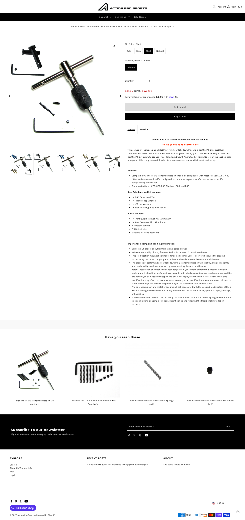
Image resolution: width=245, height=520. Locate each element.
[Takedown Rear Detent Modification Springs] (151, 370)
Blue (138, 51)
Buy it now (180, 116)
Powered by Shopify (46, 515)
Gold (129, 51)
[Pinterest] (134, 436)
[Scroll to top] (238, 511)
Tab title (144, 129)
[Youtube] (146, 436)
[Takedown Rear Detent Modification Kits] (34, 370)
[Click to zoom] (114, 46)
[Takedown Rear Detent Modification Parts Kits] (93, 370)
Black (148, 51)
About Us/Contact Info (21, 468)
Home (74, 26)
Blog (12, 471)
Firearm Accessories (91, 26)
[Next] (120, 96)
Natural (160, 51)
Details (131, 129)
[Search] (214, 7)
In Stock (131, 67)
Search (13, 464)
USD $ (220, 503)
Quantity (129, 81)
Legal (12, 475)
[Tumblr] (140, 436)
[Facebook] (129, 436)
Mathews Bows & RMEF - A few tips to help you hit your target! (117, 464)
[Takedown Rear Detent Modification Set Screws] (210, 370)
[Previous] (9, 96)
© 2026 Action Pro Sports (22, 515)
